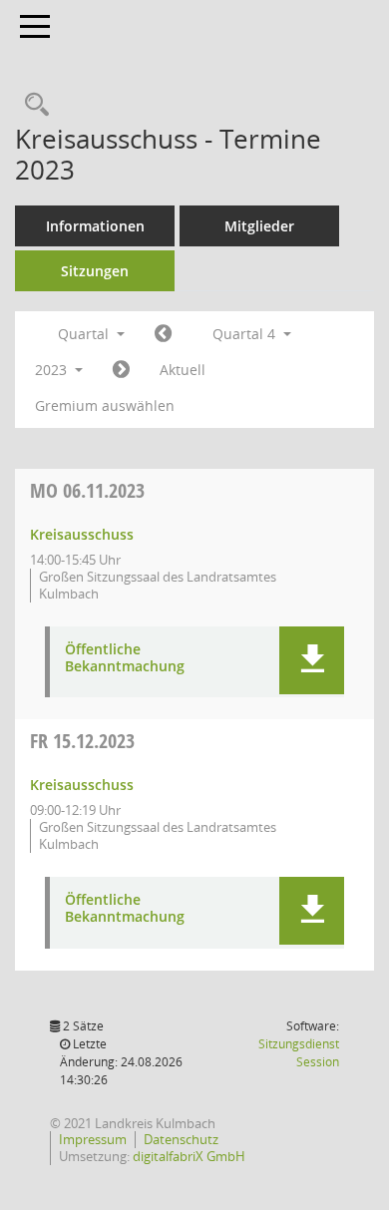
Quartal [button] (85, 333)
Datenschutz (181, 1139)
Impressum (93, 1139)
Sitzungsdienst (298, 1052)
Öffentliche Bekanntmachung (125, 658)
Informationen (95, 225)
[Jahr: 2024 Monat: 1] (121, 370)
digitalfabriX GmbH (189, 1156)
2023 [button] (53, 369)
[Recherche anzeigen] (32, 105)
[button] (311, 660)
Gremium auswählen (105, 405)
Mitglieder (259, 225)
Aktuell (182, 369)
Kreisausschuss (82, 534)
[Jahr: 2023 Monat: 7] (163, 334)
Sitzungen (95, 270)
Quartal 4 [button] (245, 333)
